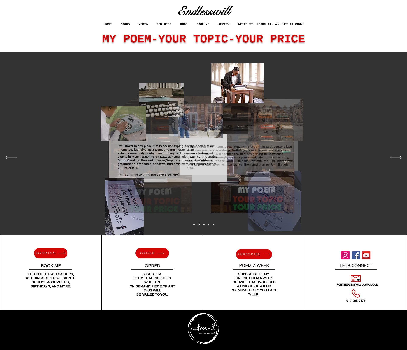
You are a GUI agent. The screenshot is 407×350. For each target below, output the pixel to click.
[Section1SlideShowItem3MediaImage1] (204, 224)
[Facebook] (356, 255)
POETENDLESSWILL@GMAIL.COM (357, 284)
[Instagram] (345, 255)
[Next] (396, 158)
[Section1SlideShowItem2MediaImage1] (199, 225)
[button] (164, 24)
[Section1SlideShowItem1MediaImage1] (194, 224)
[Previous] (11, 158)
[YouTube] (366, 255)
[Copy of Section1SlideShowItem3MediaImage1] (213, 224)
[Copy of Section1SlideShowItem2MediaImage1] (208, 224)
